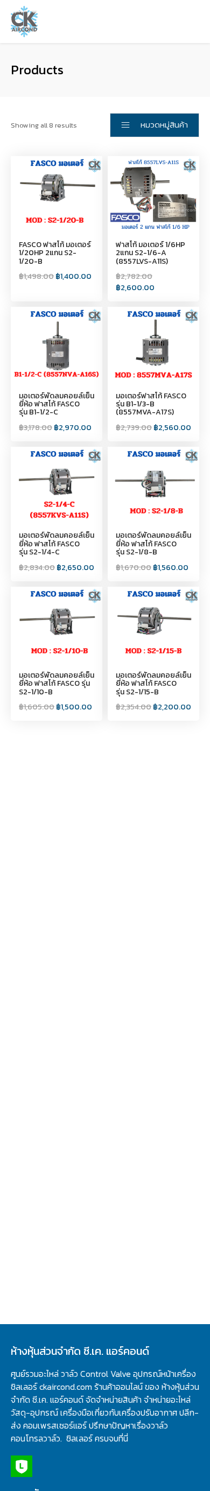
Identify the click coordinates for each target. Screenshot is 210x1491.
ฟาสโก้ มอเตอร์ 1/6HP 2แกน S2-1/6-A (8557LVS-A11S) (150, 253)
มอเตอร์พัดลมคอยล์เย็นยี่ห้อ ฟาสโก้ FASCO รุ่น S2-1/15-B (153, 684)
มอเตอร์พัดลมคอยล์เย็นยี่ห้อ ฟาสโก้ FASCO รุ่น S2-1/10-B (56, 684)
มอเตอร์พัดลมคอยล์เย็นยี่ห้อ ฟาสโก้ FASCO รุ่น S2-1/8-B (153, 544)
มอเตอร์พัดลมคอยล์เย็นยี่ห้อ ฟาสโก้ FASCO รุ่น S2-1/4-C (56, 544)
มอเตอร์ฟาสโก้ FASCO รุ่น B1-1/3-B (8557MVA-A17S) (151, 404)
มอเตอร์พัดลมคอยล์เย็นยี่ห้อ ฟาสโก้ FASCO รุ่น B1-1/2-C (56, 404)
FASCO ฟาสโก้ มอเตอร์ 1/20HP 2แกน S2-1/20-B (55, 253)
